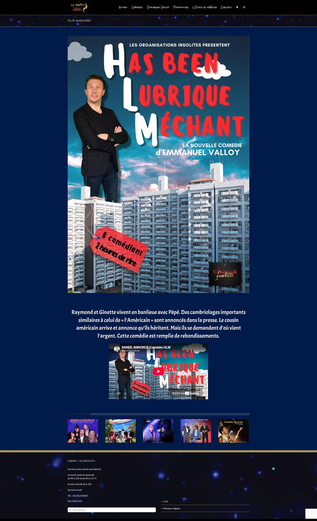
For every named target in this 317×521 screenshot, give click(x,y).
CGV (165, 501)
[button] (244, 7)
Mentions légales (171, 508)
